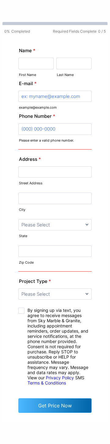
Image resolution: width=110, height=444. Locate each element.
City (22, 210)
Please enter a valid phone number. (46, 140)
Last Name (65, 75)
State (23, 236)
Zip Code (26, 262)
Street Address (30, 183)
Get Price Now (55, 405)
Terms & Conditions (47, 382)
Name (27, 50)
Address (30, 159)
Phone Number (37, 116)
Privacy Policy (60, 377)
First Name (27, 75)
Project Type (35, 281)
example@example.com (38, 107)
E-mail (28, 83)
